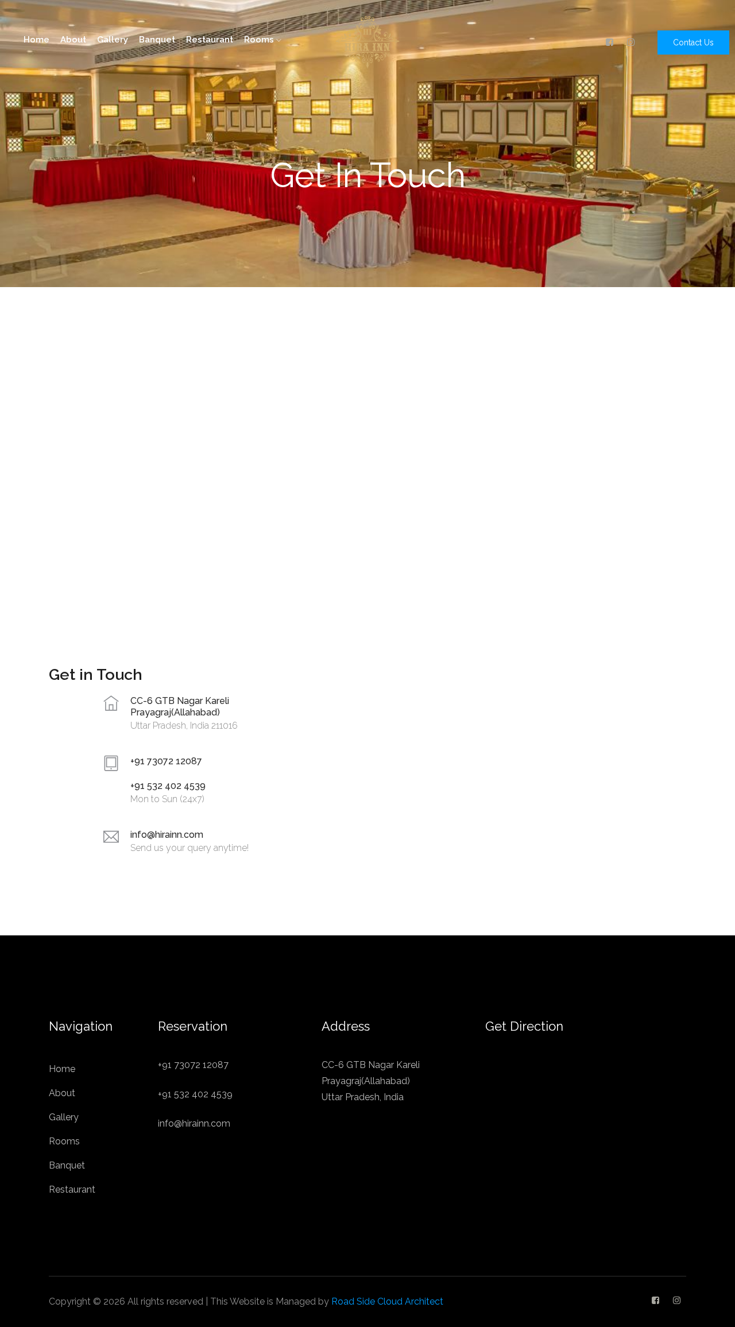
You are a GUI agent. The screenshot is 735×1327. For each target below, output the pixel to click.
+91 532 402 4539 (168, 785)
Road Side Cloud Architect (387, 1301)
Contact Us (693, 42)
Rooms (260, 39)
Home (36, 39)
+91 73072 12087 (166, 761)
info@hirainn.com (166, 834)
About (73, 39)
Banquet (157, 39)
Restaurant (209, 39)
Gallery (112, 39)
